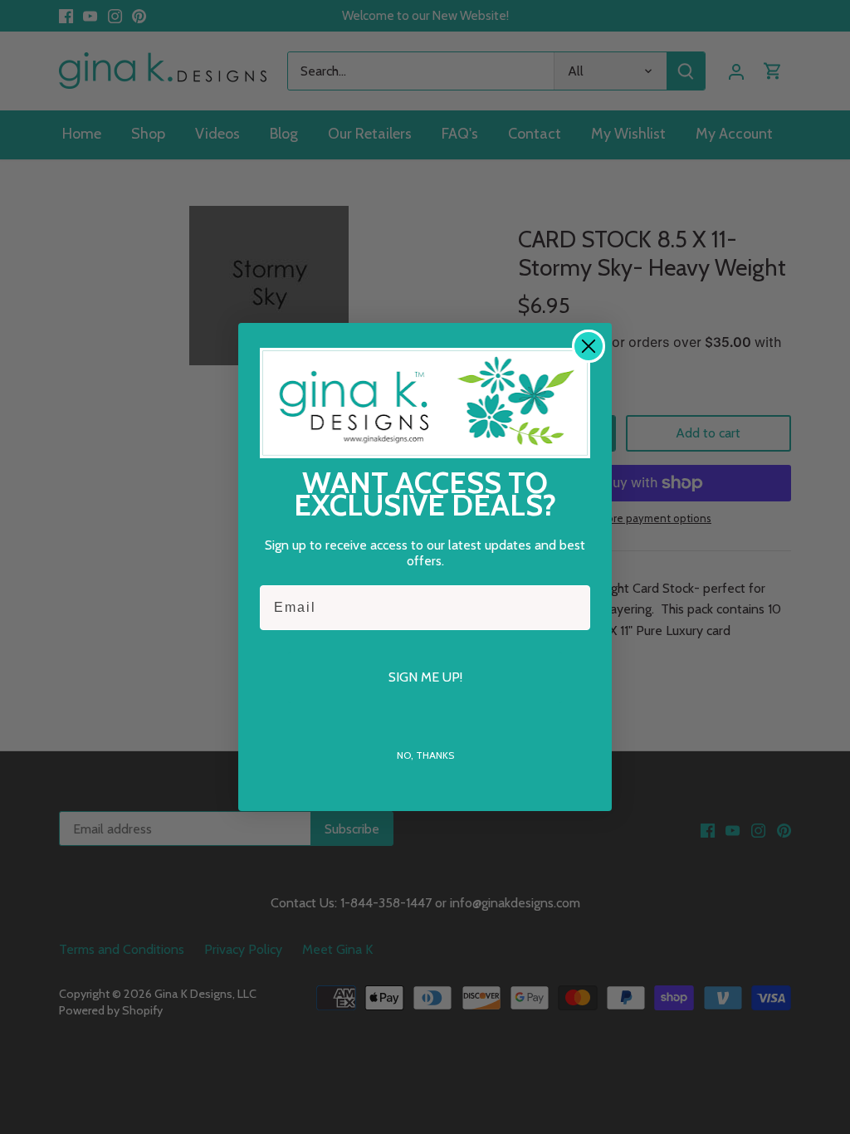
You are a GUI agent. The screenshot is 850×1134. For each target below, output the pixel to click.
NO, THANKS (425, 755)
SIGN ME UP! (425, 677)
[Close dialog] (588, 346)
